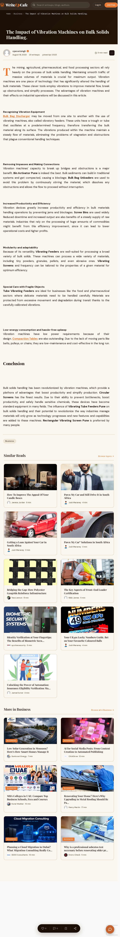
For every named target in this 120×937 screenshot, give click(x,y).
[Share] (75, 928)
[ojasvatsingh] (6, 52)
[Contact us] (110, 929)
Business (18, 14)
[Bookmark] (66, 928)
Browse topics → (106, 456)
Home (8, 14)
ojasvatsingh (19, 51)
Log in (98, 5)
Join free (111, 5)
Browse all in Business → (102, 710)
